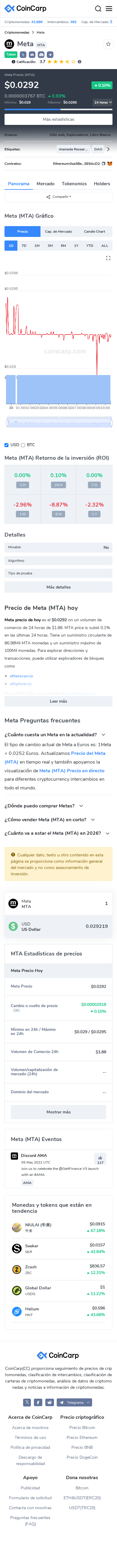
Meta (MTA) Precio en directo (71, 770)
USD (14, 445)
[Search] (98, 8)
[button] (32, 54)
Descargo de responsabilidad (30, 1461)
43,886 (37, 22)
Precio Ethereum (82, 1437)
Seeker (31, 1246)
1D (11, 245)
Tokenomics (74, 184)
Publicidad (30, 1488)
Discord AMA (33, 1155)
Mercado (46, 184)
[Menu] (108, 8)
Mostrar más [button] (58, 1112)
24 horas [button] (101, 102)
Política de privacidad (30, 1447)
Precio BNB (82, 1447)
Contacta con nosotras (30, 1508)
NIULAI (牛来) (38, 1225)
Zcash (31, 1267)
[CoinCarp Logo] (27, 9)
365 (73, 22)
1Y (76, 245)
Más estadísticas (58, 119)
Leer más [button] (58, 701)
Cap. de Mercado (58, 231)
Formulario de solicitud (30, 1498)
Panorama (18, 184)
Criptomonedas (16, 32)
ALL (104, 245)
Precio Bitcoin (82, 1427)
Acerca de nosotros (30, 1427)
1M (37, 245)
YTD (89, 245)
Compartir (60, 196)
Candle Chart (94, 231)
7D (24, 245)
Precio (22, 231)
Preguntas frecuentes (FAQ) (30, 1521)
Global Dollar (38, 1288)
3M (50, 245)
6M (63, 245)
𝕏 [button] (23, 55)
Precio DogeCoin (82, 1457)
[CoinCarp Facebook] (38, 1402)
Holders (102, 184)
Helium (32, 1309)
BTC (31, 445)
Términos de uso (30, 1437)
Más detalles (58, 587)
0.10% (104, 85)
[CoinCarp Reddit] (49, 1402)
